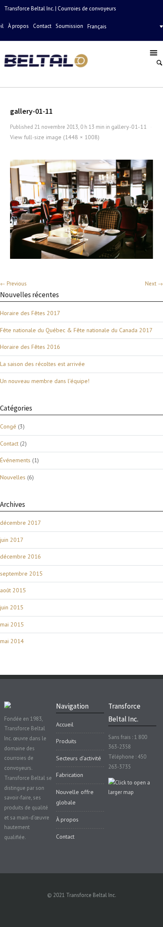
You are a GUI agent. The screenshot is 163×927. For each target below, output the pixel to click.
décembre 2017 (20, 522)
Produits (66, 741)
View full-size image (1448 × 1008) (54, 137)
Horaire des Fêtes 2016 (30, 347)
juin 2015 (11, 607)
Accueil (65, 724)
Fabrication (69, 775)
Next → (154, 283)
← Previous (13, 283)
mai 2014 (12, 641)
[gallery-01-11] (81, 209)
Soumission (69, 26)
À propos (18, 26)
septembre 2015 (21, 573)
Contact (42, 26)
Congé (8, 426)
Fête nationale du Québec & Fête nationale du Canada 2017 (76, 330)
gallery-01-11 (129, 126)
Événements (15, 460)
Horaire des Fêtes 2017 (30, 313)
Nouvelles (12, 477)
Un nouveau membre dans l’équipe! (44, 381)
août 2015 (13, 590)
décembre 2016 (20, 556)
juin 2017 (11, 540)
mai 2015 (12, 624)
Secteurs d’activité (78, 758)
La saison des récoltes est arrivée (42, 364)
